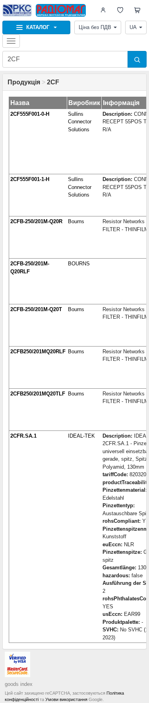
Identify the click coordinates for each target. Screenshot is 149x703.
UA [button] (133, 27)
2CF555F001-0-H (29, 114)
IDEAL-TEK (81, 436)
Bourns (76, 221)
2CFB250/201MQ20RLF (38, 351)
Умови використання (66, 699)
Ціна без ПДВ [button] (95, 27)
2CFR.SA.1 (23, 436)
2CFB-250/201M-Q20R (36, 221)
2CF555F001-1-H (29, 179)
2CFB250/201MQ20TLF (37, 394)
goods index (19, 684)
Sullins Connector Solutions (79, 121)
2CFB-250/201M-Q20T (36, 309)
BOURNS (79, 264)
